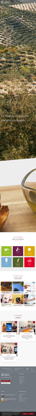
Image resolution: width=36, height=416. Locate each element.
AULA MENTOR (21, 399)
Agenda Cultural (5, 292)
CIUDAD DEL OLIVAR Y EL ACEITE (18, 264)
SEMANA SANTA (29, 264)
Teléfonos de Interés (17, 305)
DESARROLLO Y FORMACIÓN (23, 398)
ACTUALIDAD (21, 382)
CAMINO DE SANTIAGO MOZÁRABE (29, 253)
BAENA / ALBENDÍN (22, 376)
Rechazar (31, 413)
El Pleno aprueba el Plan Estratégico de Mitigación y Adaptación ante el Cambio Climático (27, 337)
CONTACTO (20, 383)
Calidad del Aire (16, 292)
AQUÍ (4, 413)
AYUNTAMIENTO (21, 377)
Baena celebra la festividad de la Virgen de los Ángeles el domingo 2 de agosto (9, 358)
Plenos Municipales (29, 305)
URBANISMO (21, 397)
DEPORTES (20, 395)
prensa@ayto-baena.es (20, 368)
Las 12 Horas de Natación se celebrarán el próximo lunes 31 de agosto (9, 336)
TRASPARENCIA (21, 381)
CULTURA (18, 252)
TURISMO (6, 263)
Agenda (26, 292)
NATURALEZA (6, 252)
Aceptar (25, 413)
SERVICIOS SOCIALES (22, 394)
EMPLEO (20, 396)
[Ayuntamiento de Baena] (5, 2)
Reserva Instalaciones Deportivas (6, 304)
